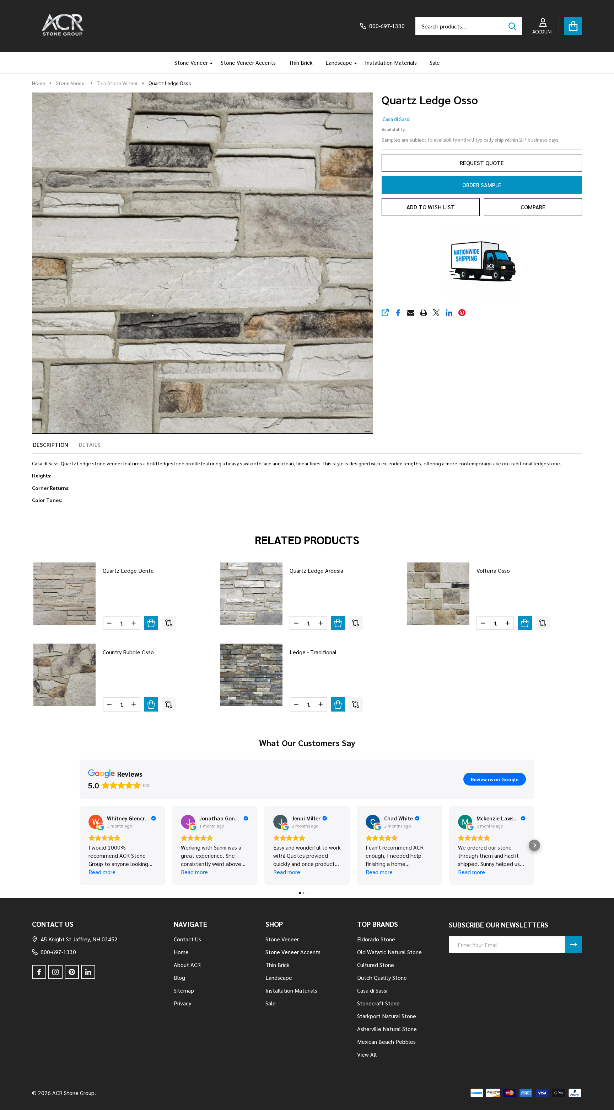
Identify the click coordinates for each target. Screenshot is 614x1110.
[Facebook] (398, 312)
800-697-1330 (58, 952)
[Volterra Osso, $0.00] (438, 593)
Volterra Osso (493, 570)
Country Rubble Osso (128, 652)
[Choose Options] (151, 623)
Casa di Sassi (396, 119)
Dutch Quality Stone (382, 977)
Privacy (182, 1003)
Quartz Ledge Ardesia (316, 570)
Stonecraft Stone (378, 1003)
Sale (435, 62)
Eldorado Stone (376, 939)
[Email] (410, 312)
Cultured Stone (375, 964)
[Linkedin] (449, 312)
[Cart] (573, 26)
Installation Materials (391, 62)
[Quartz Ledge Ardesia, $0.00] (251, 593)
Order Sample (481, 185)
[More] (208, 63)
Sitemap (184, 990)
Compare (533, 207)
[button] (79, 845)
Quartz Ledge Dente (128, 570)
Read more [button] (101, 872)
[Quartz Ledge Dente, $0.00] (64, 593)
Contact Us (187, 939)
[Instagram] (55, 972)
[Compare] (169, 623)
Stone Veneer (191, 62)
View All (367, 1054)
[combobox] (468, 26)
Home (38, 83)
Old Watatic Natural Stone (389, 952)
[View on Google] (95, 822)
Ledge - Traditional (313, 652)
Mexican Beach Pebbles (386, 1041)
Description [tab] (50, 444)
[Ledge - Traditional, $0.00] (251, 675)
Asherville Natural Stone (387, 1028)
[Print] (423, 312)
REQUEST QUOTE (482, 162)
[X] (436, 312)
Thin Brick (301, 62)
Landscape (338, 62)
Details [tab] (90, 444)
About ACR (187, 964)
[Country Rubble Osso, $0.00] (64, 675)
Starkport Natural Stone (386, 1016)
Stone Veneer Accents (248, 62)
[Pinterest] (461, 312)
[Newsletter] (573, 944)
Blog (179, 977)
